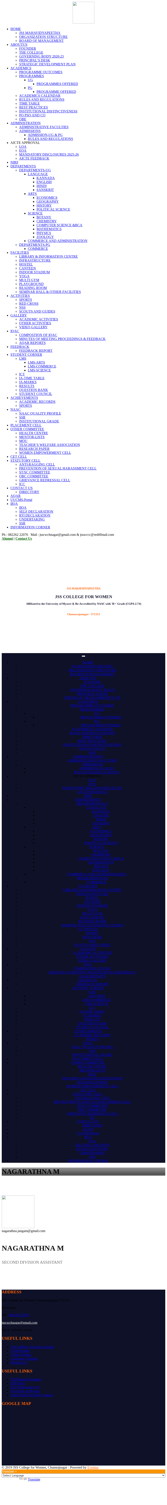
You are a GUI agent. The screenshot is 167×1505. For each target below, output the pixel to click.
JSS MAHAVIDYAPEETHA (39, 33)
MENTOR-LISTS (32, 437)
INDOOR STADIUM (34, 272)
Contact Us (23, 538)
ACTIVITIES (20, 296)
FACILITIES (19, 252)
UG (30, 80)
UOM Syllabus (20, 1355)
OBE (22, 119)
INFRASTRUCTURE (35, 260)
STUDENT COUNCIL (35, 394)
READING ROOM (33, 288)
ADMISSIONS (30, 131)
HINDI (42, 186)
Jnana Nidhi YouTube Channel (31, 1395)
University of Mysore (25, 1391)
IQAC (14, 331)
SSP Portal (17, 1383)
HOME (15, 29)
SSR (22, 417)
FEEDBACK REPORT (35, 350)
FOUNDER (27, 48)
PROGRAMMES (31, 76)
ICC (22, 484)
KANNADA (46, 178)
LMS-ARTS (36, 362)
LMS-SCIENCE (39, 370)
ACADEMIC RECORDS (37, 401)
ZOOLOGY (45, 237)
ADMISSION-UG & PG (45, 135)
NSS (22, 307)
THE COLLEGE (31, 52)
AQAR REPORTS (32, 343)
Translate (34, 1479)
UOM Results (20, 1351)
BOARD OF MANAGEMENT (41, 41)
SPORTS (25, 299)
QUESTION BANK (33, 390)
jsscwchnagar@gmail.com (19, 1322)
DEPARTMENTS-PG (34, 245)
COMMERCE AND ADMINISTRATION (57, 241)
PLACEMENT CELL (26, 425)
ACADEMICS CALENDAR (39, 95)
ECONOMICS (47, 197)
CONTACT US (21, 488)
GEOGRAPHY (48, 201)
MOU (23, 441)
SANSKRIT (45, 190)
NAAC (15, 409)
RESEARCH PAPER (34, 449)
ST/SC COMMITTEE (34, 472)
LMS (22, 358)
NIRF (14, 162)
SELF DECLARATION (36, 511)
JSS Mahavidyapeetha (25, 1379)
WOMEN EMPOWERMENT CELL (45, 453)
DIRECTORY (29, 492)
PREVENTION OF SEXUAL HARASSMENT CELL (58, 468)
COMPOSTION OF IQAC (38, 335)
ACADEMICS (20, 68)
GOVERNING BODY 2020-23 (41, 56)
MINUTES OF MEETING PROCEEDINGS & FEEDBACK (62, 339)
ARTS (32, 194)
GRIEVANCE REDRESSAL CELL (44, 480)
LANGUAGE (38, 174)
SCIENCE (35, 213)
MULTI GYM (29, 280)
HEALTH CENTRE (33, 433)
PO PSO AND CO (32, 115)
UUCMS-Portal (21, 500)
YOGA (24, 276)
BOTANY (44, 217)
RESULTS (26, 386)
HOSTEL (26, 264)
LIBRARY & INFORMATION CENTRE (48, 256)
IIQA (14, 504)
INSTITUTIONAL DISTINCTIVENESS (48, 111)
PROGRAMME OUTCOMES (40, 72)
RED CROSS (28, 303)
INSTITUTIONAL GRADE (39, 421)
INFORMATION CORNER (30, 527)
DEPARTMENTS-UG (35, 170)
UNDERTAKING (32, 519)
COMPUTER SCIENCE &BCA (59, 225)
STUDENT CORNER (26, 354)
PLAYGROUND (31, 284)
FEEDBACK (19, 347)
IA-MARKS (28, 382)
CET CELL (18, 456)
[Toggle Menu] (83, 656)
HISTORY (44, 205)
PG (30, 88)
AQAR (15, 496)
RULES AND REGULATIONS (41, 99)
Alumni (7, 538)
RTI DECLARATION (34, 515)
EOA (23, 150)
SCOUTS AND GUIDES (37, 311)
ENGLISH (44, 182)
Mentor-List (18, 1362)
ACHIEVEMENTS (24, 398)
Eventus (93, 1467)
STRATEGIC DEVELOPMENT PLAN (47, 64)
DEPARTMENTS (23, 166)
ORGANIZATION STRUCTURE (43, 37)
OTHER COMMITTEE (27, 429)
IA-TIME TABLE (32, 378)
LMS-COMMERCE (42, 366)
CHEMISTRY (47, 221)
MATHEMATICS (49, 229)
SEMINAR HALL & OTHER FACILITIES (50, 292)
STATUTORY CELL (25, 460)
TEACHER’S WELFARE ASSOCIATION (49, 445)
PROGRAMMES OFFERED (57, 84)
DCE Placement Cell (24, 1387)
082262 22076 (19, 1315)
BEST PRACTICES (33, 107)
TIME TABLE (29, 103)
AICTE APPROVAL (88, 776)
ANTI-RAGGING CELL (37, 464)
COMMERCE (38, 248)
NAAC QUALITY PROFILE (40, 413)
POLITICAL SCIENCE (53, 209)
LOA (23, 146)
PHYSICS (44, 233)
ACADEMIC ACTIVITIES (38, 319)
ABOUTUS (18, 44)
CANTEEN (27, 268)
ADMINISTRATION (25, 123)
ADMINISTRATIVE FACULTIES (43, 127)
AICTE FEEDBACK (34, 158)
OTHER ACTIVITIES (35, 323)
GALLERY (18, 315)
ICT (22, 374)
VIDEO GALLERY (33, 327)
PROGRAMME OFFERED (56, 92)
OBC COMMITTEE (33, 476)
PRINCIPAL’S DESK (34, 60)
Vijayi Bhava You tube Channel (32, 1347)
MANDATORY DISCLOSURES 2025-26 (49, 154)
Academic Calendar (24, 1358)
